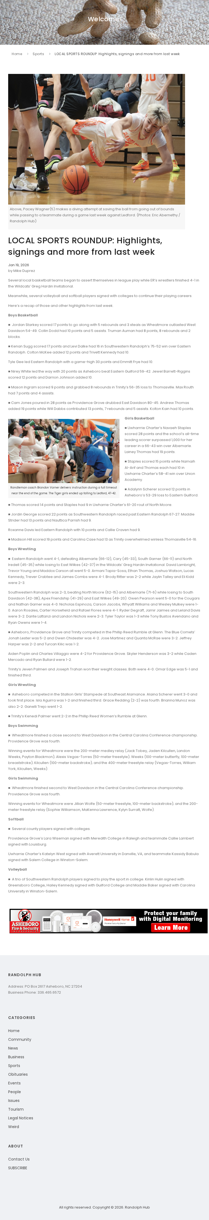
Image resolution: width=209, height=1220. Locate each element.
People (14, 1092)
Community (19, 1039)
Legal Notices (20, 1118)
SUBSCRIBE (17, 1168)
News (13, 1048)
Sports (38, 54)
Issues (14, 1100)
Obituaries (18, 1074)
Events (14, 1083)
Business (16, 1057)
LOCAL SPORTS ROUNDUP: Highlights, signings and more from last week (117, 54)
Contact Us (19, 1159)
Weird (13, 1126)
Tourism (16, 1109)
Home (17, 54)
